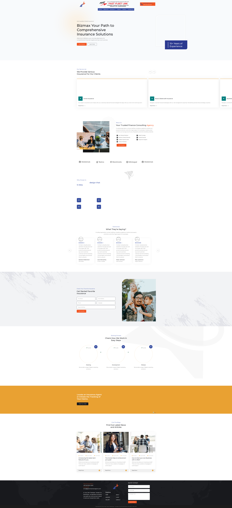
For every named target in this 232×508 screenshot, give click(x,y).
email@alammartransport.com (92, 488)
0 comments (97, 455)
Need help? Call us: (147, 3)
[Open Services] (114, 9)
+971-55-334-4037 (88, 485)
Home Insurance (88, 98)
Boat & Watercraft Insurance (164, 98)
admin (82, 455)
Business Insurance (18, 98)
